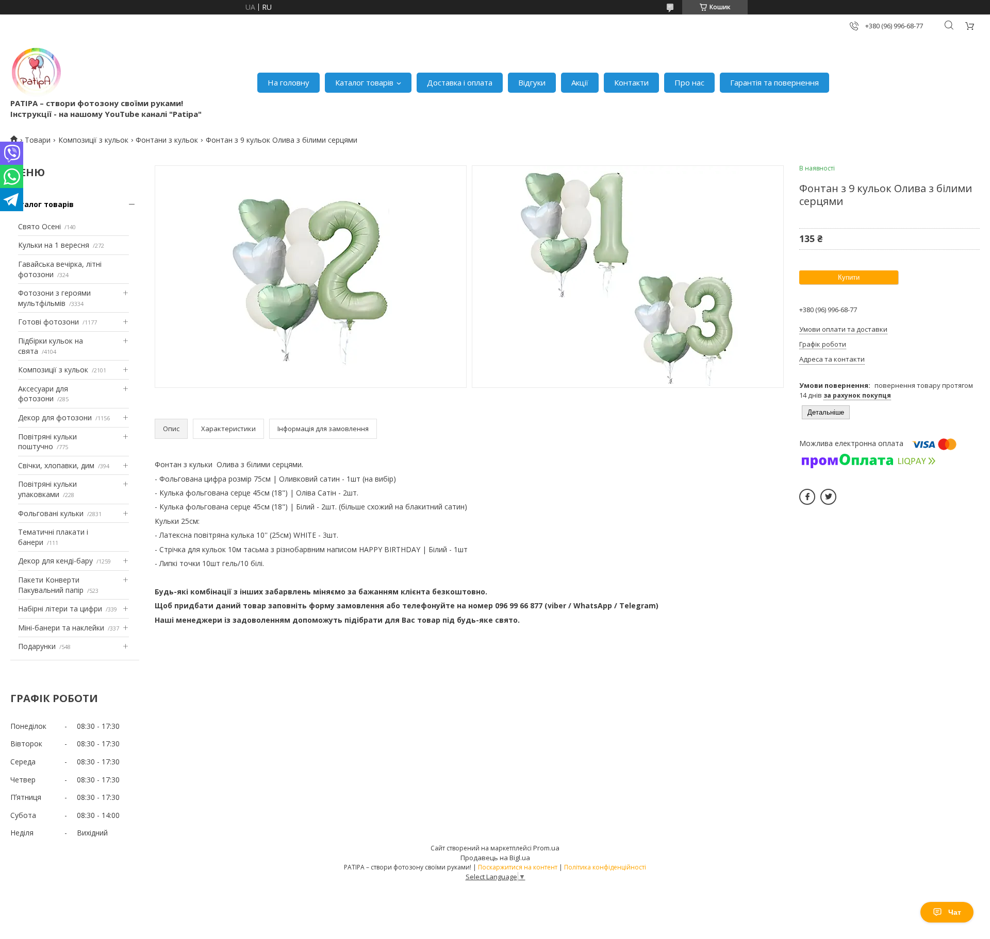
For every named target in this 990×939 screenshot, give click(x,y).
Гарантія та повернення (774, 82)
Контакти (631, 82)
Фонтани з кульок (167, 140)
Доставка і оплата (459, 82)
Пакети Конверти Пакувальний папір (51, 585)
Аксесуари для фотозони (43, 394)
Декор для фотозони (55, 417)
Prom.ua (546, 847)
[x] (828, 497)
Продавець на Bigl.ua (495, 857)
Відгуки (532, 82)
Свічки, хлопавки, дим (56, 465)
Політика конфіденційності (605, 867)
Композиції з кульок (93, 140)
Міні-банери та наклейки (61, 628)
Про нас (689, 82)
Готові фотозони (48, 322)
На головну (288, 82)
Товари (38, 140)
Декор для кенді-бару (55, 561)
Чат (954, 912)
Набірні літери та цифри (60, 608)
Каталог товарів (364, 82)
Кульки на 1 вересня (53, 245)
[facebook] (807, 497)
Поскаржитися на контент (517, 867)
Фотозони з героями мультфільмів (54, 298)
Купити (849, 277)
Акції (579, 82)
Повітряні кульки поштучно (47, 442)
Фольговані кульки (51, 513)
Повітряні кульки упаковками (47, 489)
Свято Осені (39, 226)
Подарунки (37, 646)
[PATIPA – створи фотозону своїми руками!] (36, 72)
